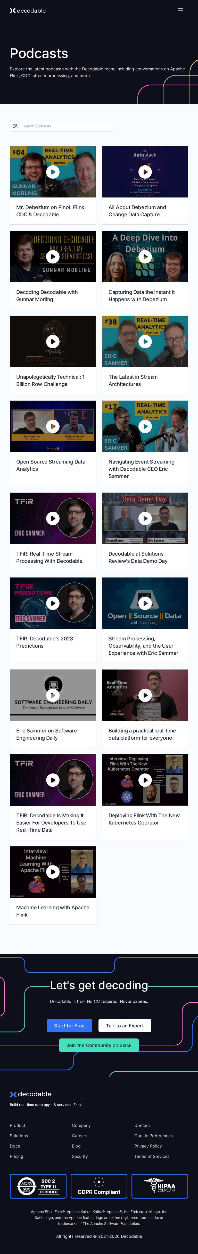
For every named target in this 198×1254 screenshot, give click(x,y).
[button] (180, 10)
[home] (28, 10)
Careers (79, 1135)
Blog (76, 1146)
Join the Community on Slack (99, 1045)
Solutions (19, 1135)
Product (17, 1125)
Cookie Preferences (153, 1135)
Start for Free (69, 1025)
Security (80, 1156)
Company (81, 1125)
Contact (142, 1125)
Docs (15, 1146)
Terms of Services (151, 1156)
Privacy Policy (148, 1146)
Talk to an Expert (125, 1025)
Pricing (16, 1156)
